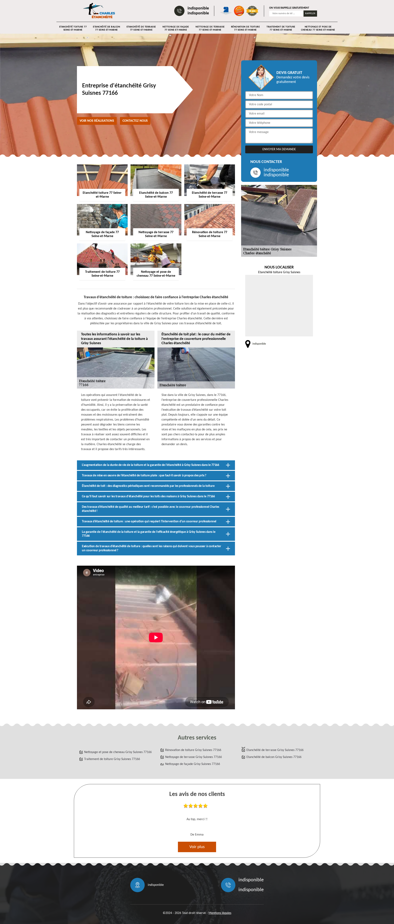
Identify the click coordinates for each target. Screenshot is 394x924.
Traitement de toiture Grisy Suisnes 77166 (112, 759)
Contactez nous (135, 121)
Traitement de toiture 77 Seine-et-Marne (281, 28)
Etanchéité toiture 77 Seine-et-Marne (73, 28)
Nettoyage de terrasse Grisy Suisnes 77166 (193, 757)
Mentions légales (219, 913)
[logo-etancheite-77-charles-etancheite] (99, 11)
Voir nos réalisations (97, 121)
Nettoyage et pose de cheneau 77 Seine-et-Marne (318, 28)
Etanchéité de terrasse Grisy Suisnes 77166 (275, 750)
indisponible (198, 8)
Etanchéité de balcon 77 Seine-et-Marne (106, 28)
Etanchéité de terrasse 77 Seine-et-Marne (141, 28)
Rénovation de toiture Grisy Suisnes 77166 (193, 750)
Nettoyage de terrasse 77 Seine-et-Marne (210, 28)
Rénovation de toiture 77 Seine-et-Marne (245, 28)
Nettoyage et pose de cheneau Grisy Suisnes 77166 (118, 752)
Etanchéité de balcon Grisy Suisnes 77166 (273, 757)
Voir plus (197, 847)
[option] (197, 821)
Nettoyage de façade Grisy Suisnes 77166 (192, 764)
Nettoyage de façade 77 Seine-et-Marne (176, 28)
